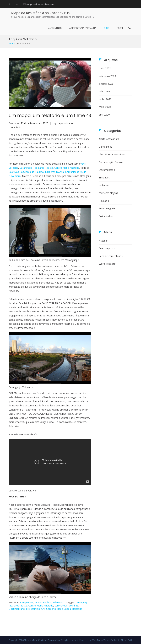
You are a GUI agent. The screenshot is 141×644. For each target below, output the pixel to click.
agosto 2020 (106, 83)
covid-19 (73, 605)
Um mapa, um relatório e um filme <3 (50, 115)
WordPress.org (107, 263)
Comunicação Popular (111, 162)
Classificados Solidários (112, 154)
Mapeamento (55, 28)
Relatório (57, 602)
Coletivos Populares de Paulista (26, 171)
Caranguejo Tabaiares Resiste (36, 167)
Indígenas (104, 185)
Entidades (104, 177)
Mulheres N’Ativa (54, 171)
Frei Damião (33, 608)
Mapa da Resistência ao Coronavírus (40, 12)
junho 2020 (105, 99)
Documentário (43, 602)
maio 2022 (105, 68)
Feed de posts (107, 248)
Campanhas (27, 602)
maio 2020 (105, 107)
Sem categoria (107, 208)
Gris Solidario (48, 608)
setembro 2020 (107, 76)
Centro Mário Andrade (66, 167)
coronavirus (61, 605)
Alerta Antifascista (109, 139)
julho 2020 (105, 91)
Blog (106, 28)
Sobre (120, 28)
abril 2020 (104, 114)
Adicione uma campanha (82, 28)
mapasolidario (65, 123)
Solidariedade (106, 216)
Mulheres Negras (108, 193)
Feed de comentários (111, 256)
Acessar (103, 240)
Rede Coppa (64, 608)
